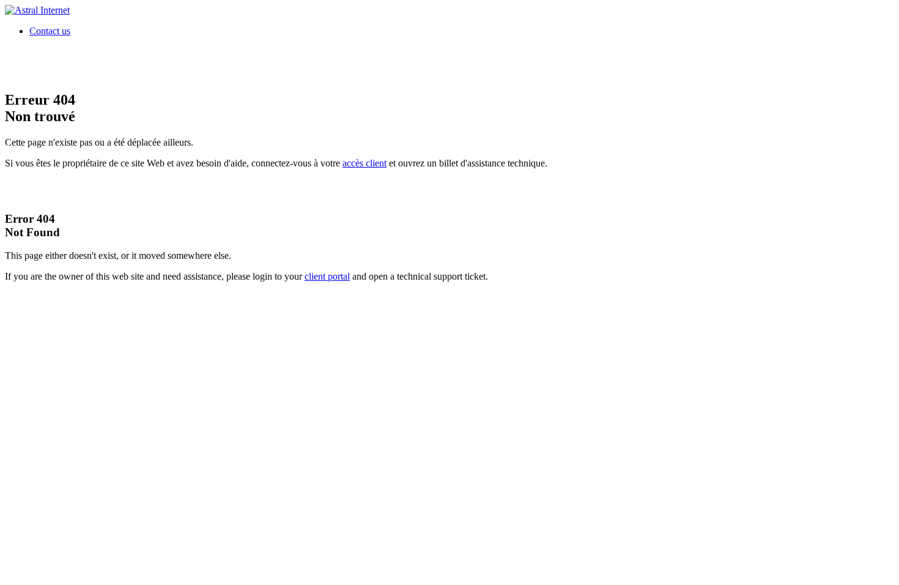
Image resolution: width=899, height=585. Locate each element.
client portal (327, 276)
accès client (364, 163)
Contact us (49, 31)
